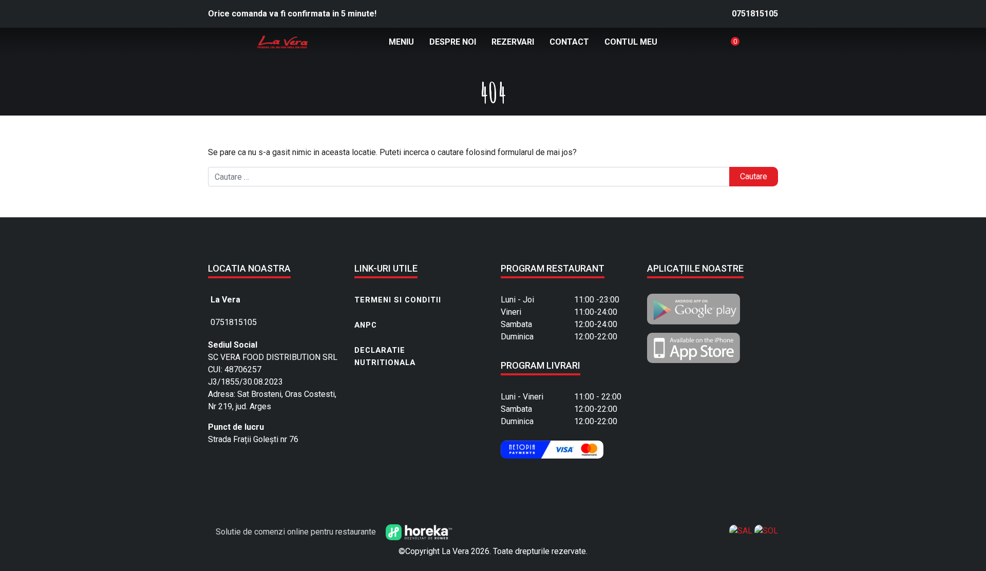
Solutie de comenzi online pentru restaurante (297, 532)
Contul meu (630, 42)
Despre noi (452, 42)
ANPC (365, 325)
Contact (569, 42)
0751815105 (755, 13)
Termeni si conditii (397, 299)
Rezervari (512, 42)
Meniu (401, 42)
